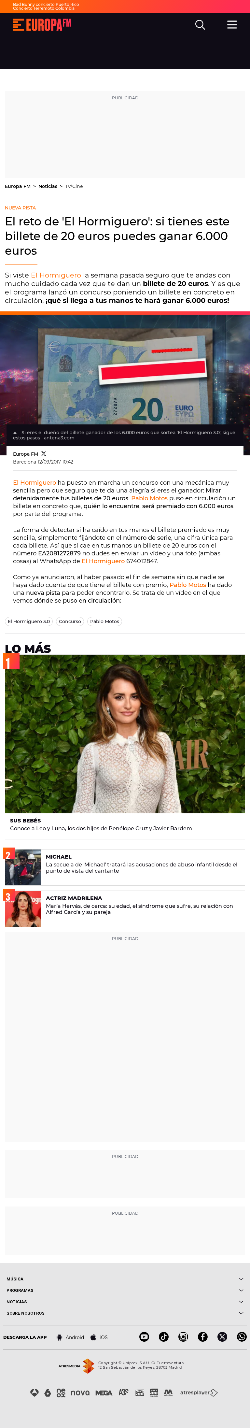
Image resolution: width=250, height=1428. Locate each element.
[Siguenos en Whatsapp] (242, 1340)
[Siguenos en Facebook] (203, 1340)
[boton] (184, 1279)
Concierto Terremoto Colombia (44, 8)
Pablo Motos (149, 498)
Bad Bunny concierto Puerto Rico (46, 4)
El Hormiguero (56, 275)
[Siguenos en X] (222, 1340)
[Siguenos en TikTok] (164, 1340)
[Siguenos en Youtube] (144, 1340)
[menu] (232, 24)
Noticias (48, 186)
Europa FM (18, 186)
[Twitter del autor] (43, 454)
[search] (200, 25)
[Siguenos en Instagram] (183, 1340)
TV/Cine (74, 186)
